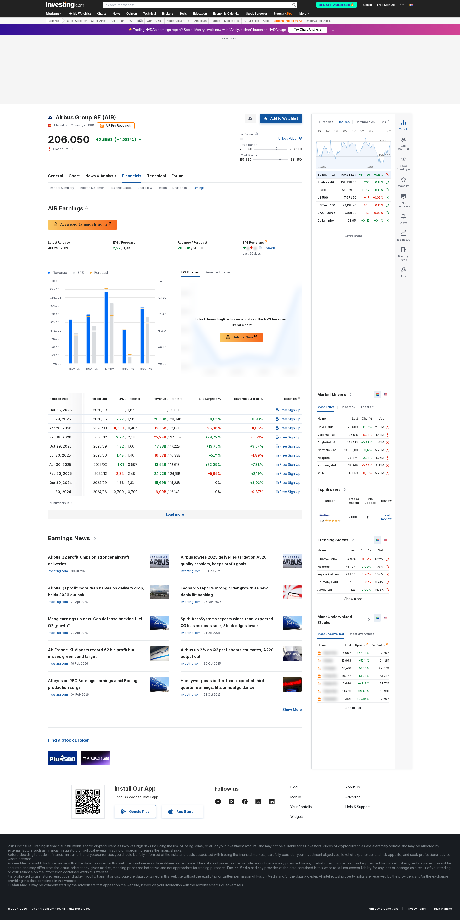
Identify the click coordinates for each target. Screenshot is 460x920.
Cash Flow (145, 188)
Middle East (232, 20)
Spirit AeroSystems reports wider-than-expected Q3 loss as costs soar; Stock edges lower (227, 622)
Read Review (386, 517)
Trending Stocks (332, 540)
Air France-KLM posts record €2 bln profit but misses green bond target (91, 653)
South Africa (99, 20)
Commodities (365, 122)
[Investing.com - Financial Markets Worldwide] (65, 4)
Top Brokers (329, 489)
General (55, 176)
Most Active (325, 407)
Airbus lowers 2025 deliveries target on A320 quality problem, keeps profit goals (224, 560)
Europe (215, 20)
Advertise (353, 797)
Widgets (297, 816)
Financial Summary (61, 188)
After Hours (118, 20)
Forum (177, 176)
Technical (156, 176)
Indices (344, 122)
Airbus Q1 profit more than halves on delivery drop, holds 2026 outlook (96, 591)
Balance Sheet (121, 188)
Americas (200, 20)
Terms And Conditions (383, 908)
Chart (74, 176)
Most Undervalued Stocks (334, 619)
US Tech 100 (326, 205)
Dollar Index (325, 220)
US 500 (322, 197)
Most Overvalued (362, 634)
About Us (352, 787)
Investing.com (58, 571)
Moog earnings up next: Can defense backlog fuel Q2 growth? (95, 622)
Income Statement (93, 188)
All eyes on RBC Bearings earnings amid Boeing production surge (92, 684)
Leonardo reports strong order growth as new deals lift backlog (224, 591)
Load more (175, 514)
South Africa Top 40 (331, 174)
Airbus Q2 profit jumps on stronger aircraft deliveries (88, 560)
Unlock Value (287, 138)
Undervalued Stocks (319, 20)
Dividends (179, 188)
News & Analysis (100, 176)
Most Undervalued (330, 634)
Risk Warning (443, 908)
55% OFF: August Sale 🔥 (336, 4)
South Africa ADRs (178, 20)
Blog (294, 787)
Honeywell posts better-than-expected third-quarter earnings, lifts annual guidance (223, 684)
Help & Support (357, 807)
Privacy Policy (416, 908)
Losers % (368, 407)
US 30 (321, 190)
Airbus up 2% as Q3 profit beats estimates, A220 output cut (227, 653)
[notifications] (402, 4)
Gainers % (347, 407)
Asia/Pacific (251, 20)
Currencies (325, 122)
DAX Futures (326, 213)
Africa (266, 20)
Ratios (162, 188)
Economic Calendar (226, 13)
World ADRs (154, 20)
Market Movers (331, 394)
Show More (292, 709)
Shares (54, 20)
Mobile (295, 797)
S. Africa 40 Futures (331, 182)
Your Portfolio (301, 807)
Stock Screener (256, 13)
